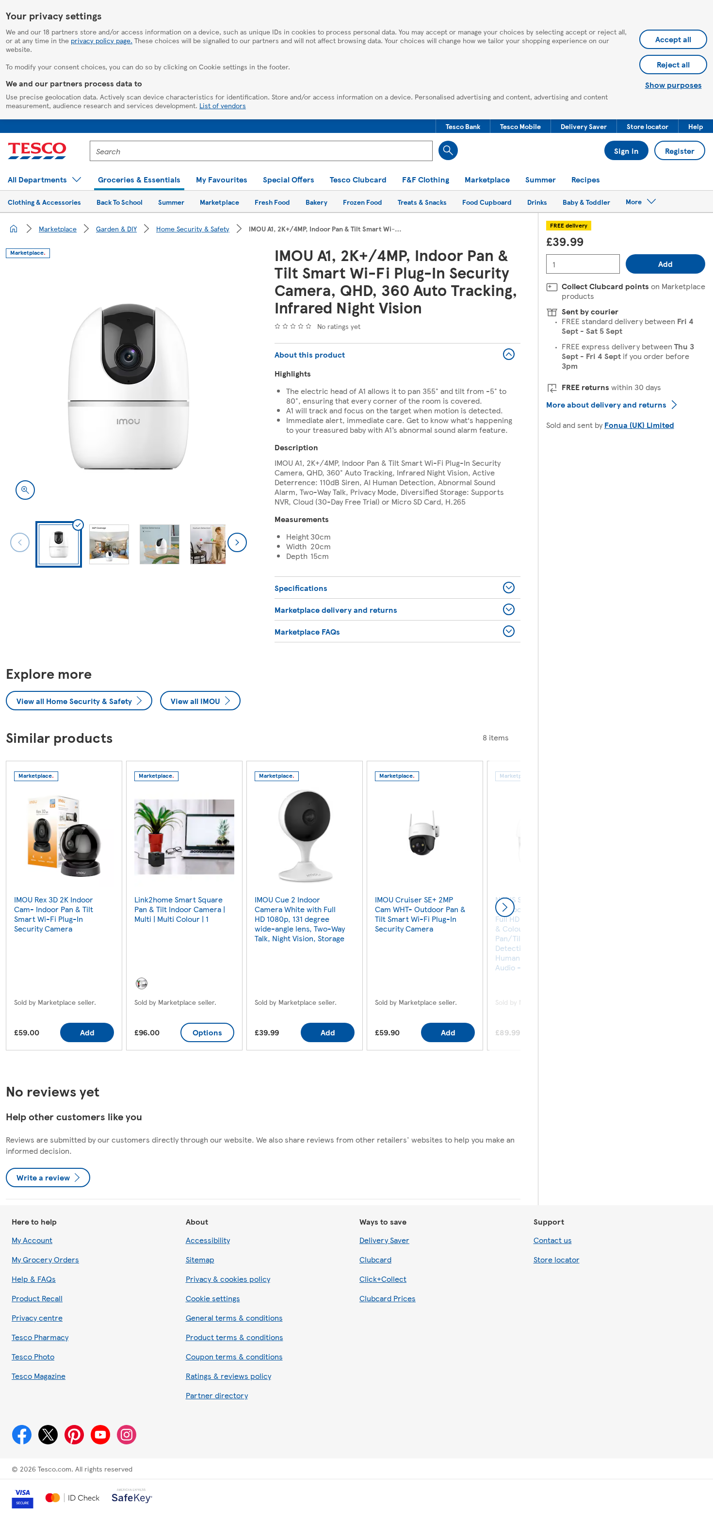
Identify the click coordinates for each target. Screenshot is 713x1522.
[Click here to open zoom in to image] (25, 490)
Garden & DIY (116, 228)
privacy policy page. (101, 40)
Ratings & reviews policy (228, 1375)
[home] (13, 228)
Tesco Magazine (38, 1375)
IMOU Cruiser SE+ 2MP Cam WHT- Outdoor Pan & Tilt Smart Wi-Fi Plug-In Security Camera (420, 914)
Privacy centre (37, 1317)
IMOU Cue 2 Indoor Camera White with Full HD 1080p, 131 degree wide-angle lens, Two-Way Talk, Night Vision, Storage (300, 919)
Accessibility (208, 1239)
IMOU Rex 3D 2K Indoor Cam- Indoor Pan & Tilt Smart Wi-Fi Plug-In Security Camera (53, 914)
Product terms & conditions (234, 1336)
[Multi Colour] (141, 983)
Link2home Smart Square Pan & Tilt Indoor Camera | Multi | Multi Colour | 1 (179, 909)
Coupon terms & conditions (234, 1356)
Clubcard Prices (387, 1298)
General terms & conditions (234, 1317)
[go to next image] (237, 542)
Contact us (553, 1239)
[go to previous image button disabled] (20, 542)
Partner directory (217, 1395)
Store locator (557, 1259)
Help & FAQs (34, 1278)
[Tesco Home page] (37, 151)
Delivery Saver (384, 1239)
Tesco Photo (33, 1356)
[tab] (58, 544)
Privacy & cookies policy (228, 1278)
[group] (64, 907)
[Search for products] (448, 150)
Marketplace (58, 228)
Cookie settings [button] (213, 1298)
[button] (463, 126)
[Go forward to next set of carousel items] (505, 907)
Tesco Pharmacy (40, 1336)
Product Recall (37, 1298)
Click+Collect (382, 1278)
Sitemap (200, 1259)
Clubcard (375, 1259)
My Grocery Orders (45, 1259)
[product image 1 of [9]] (128, 386)
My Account (32, 1239)
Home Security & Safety (192, 228)
